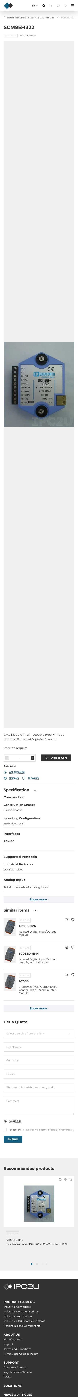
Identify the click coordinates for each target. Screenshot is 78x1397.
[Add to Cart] (70, 1180)
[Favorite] (72, 920)
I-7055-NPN (27, 926)
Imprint (8, 1344)
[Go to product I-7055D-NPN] (10, 954)
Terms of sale (48, 1129)
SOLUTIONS (13, 1386)
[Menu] (72, 5)
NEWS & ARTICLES (18, 1394)
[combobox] (39, 1033)
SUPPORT (11, 1362)
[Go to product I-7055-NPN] (10, 927)
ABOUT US (12, 1334)
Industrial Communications (21, 1311)
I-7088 (24, 981)
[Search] (43, 5)
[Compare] (66, 920)
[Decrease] (7, 758)
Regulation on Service (18, 1372)
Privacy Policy (65, 1129)
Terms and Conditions (17, 1349)
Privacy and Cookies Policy (21, 1353)
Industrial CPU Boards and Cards (24, 1321)
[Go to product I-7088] (10, 982)
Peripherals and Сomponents (22, 1325)
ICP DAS (24, 920)
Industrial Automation (18, 1316)
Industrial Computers (17, 1306)
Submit (13, 1139)
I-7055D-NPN (29, 953)
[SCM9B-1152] (39, 1203)
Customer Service (15, 1367)
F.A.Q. (7, 1377)
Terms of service (31, 1129)
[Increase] (32, 758)
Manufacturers (13, 1339)
